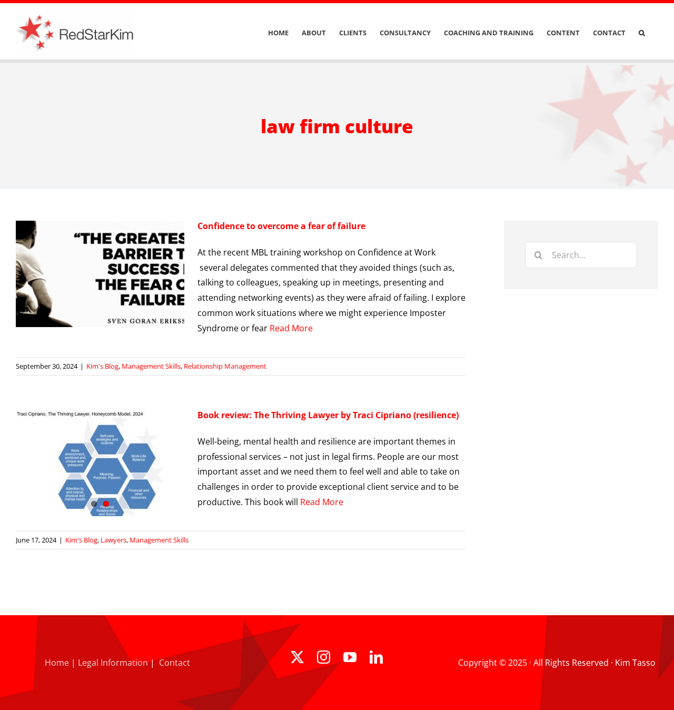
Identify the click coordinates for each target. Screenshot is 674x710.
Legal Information (113, 662)
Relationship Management (225, 366)
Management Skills (151, 366)
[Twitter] (297, 657)
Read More (291, 328)
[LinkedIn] (376, 657)
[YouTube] (350, 657)
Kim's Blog (102, 366)
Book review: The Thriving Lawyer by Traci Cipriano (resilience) (328, 415)
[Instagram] (323, 657)
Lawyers (113, 540)
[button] (642, 33)
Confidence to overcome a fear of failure (281, 226)
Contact (174, 662)
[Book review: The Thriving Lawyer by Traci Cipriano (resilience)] (100, 463)
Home (57, 662)
